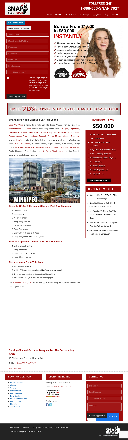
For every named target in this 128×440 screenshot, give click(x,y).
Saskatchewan (15, 390)
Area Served (15, 407)
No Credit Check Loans (53, 151)
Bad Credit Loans (72, 147)
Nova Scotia (15, 396)
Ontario (13, 388)
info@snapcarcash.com (61, 386)
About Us (58, 15)
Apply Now (96, 15)
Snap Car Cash (16, 124)
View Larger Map (15, 368)
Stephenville (74, 128)
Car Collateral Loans (39, 147)
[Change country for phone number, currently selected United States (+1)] (9, 72)
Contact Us (115, 15)
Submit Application (16, 96)
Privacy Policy (47, 427)
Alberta (13, 385)
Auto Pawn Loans (56, 147)
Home (49, 15)
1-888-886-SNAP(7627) (100, 8)
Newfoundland (15, 401)
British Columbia (16, 382)
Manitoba (13, 404)
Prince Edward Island (18, 398)
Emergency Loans (22, 147)
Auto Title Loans (22, 143)
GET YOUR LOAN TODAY (99, 180)
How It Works (71, 15)
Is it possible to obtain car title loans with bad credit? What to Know (103, 214)
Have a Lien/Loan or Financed (18, 28)
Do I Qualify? (84, 15)
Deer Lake (75, 136)
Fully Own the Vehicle (15, 22)
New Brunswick (16, 393)
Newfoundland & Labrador (20, 128)
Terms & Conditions (62, 427)
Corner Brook (22, 136)
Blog (106, 15)
